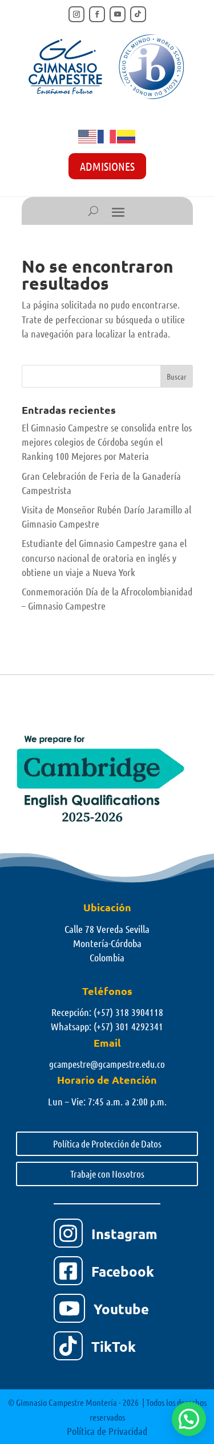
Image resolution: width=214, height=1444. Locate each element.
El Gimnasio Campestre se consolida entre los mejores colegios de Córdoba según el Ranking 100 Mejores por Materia (107, 441)
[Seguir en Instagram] (76, 14)
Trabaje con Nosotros (107, 1173)
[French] (107, 135)
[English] (88, 135)
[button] (189, 1419)
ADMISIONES (107, 166)
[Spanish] (126, 135)
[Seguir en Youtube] (118, 14)
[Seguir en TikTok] (138, 14)
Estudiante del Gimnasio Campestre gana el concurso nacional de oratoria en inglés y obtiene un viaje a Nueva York (104, 557)
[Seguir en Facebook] (97, 14)
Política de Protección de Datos (107, 1143)
